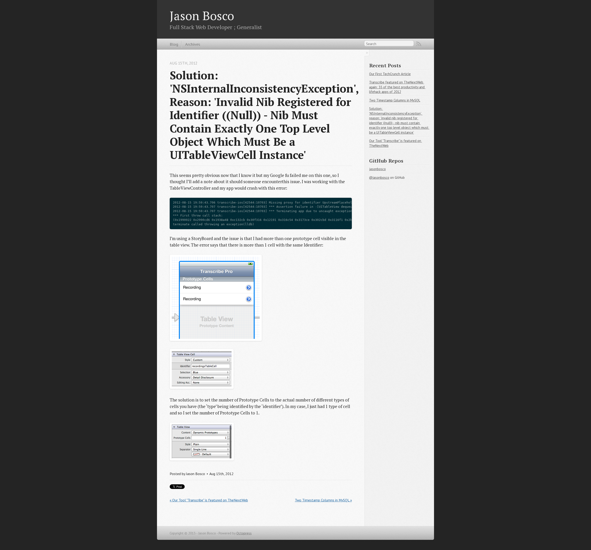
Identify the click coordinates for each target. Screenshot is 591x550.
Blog (174, 44)
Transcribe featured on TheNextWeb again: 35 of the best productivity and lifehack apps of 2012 (397, 87)
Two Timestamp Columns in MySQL (394, 100)
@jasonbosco (379, 177)
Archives (192, 44)
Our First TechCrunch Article (390, 74)
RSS (418, 44)
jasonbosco (377, 169)
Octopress (244, 533)
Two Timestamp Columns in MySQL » (323, 500)
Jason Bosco (202, 15)
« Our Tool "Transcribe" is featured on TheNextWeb (209, 500)
